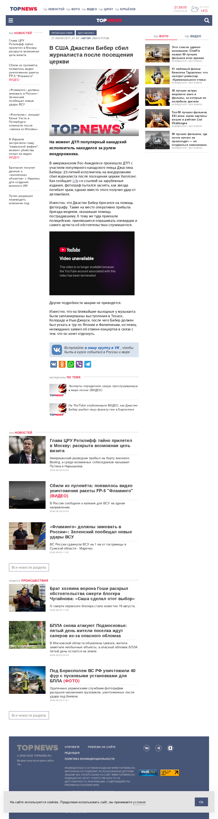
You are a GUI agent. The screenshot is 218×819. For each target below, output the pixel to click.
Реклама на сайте (102, 747)
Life (75, 180)
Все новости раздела (29, 567)
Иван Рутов (100, 38)
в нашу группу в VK (102, 347)
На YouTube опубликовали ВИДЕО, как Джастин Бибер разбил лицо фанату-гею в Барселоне (103, 407)
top (54, 9)
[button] (11, 20)
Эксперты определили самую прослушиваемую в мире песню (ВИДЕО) (103, 388)
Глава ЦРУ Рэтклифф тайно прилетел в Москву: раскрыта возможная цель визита (24, 47)
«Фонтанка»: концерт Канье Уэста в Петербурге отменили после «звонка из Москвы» (24, 121)
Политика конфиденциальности (90, 759)
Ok (201, 802)
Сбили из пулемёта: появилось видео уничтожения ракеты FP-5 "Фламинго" (24, 72)
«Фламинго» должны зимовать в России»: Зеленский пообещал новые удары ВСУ (24, 96)
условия (139, 802)
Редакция (72, 753)
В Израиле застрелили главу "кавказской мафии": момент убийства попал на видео (24, 148)
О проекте (72, 747)
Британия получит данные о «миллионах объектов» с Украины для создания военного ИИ (24, 176)
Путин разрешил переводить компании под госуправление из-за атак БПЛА (24, 203)
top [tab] (161, 36)
